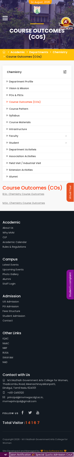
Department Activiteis (22, 149)
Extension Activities (20, 170)
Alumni (13, 176)
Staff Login (9, 283)
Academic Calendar (15, 242)
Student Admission (14, 316)
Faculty (13, 136)
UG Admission (11, 301)
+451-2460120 (15, 392)
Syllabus (14, 115)
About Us (8, 228)
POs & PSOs (15, 95)
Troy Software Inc (53, 451)
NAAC (6, 343)
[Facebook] (23, 413)
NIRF (5, 348)
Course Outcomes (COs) (24, 57)
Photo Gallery (11, 274)
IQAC (6, 338)
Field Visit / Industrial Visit (24, 163)
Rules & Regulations (14, 247)
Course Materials (19, 122)
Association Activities (22, 156)
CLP (5, 237)
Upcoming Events (13, 269)
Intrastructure (17, 129)
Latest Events (11, 264)
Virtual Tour (70, 192)
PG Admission (11, 306)
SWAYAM (8, 357)
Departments (38, 52)
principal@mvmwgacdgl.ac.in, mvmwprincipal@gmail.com (23, 399)
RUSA (5, 352)
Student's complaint (70, 284)
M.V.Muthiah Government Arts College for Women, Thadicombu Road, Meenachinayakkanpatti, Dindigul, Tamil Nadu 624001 (35, 384)
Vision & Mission (18, 88)
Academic (17, 52)
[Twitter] (31, 413)
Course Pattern (18, 109)
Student (13, 143)
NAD (5, 362)
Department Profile (20, 81)
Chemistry (60, 52)
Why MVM (8, 232)
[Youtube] (38, 413)
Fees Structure (11, 311)
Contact (8, 320)
